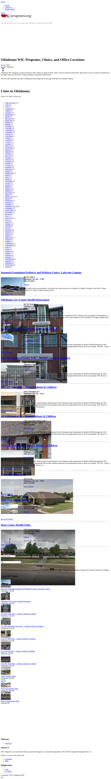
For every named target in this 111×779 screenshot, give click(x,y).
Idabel (7, 179)
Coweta (8, 142)
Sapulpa (8, 226)
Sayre (7, 228)
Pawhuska (8, 212)
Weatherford (9, 259)
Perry (7, 216)
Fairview (8, 159)
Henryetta (8, 169)
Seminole (8, 230)
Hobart (7, 171)
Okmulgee (8, 208)
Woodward (9, 265)
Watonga (8, 255)
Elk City (8, 156)
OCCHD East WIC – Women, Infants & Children (28, 416)
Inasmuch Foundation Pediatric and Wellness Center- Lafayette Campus (41, 272)
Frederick (8, 161)
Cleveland (8, 136)
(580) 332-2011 (10, 103)
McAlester (8, 193)
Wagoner (8, 251)
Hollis (7, 175)
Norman (8, 202)
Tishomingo (9, 245)
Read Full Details (7, 294)
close (3, 2)
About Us (8, 7)
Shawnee (8, 232)
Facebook (8, 759)
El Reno (8, 154)
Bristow (8, 122)
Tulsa (7, 247)
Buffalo (7, 124)
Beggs (7, 116)
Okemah (8, 204)
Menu (3, 13)
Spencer (8, 234)
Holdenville (9, 173)
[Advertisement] (55, 40)
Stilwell (7, 239)
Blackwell (8, 118)
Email (26, 341)
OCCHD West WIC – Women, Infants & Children (28, 387)
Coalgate (8, 140)
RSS (6, 761)
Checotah (8, 128)
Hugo (7, 177)
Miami (7, 195)
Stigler (7, 236)
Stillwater (8, 237)
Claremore (8, 132)
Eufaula (8, 157)
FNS (6, 769)
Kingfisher (8, 181)
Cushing (8, 144)
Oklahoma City (10, 206)
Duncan (8, 150)
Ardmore (8, 113)
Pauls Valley (9, 210)
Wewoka (8, 261)
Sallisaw (8, 224)
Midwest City (10, 196)
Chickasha (8, 130)
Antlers (7, 111)
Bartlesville (9, 115)
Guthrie (7, 163)
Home (7, 5)
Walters (7, 253)
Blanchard (8, 120)
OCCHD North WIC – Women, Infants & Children (29, 328)
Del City (8, 146)
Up (2, 777)
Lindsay (8, 185)
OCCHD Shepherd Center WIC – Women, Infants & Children (35, 357)
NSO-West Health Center (15, 499)
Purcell (7, 222)
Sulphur (8, 241)
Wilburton (8, 263)
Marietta (8, 191)
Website (26, 285)
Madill (7, 187)
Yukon (7, 267)
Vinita (7, 249)
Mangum (8, 189)
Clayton (8, 134)
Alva (7, 107)
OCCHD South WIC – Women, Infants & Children (29, 445)
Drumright (8, 148)
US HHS (8, 771)
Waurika (8, 257)
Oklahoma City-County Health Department (25, 299)
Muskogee (8, 200)
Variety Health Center (13, 474)
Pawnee (8, 214)
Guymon (8, 165)
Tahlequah (8, 243)
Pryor (7, 220)
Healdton (8, 167)
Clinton (7, 138)
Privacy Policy (10, 9)
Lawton (8, 183)
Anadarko (8, 109)
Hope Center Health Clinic (16, 525)
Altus (7, 105)
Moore (7, 198)
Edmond (8, 152)
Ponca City (9, 218)
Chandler (8, 126)
